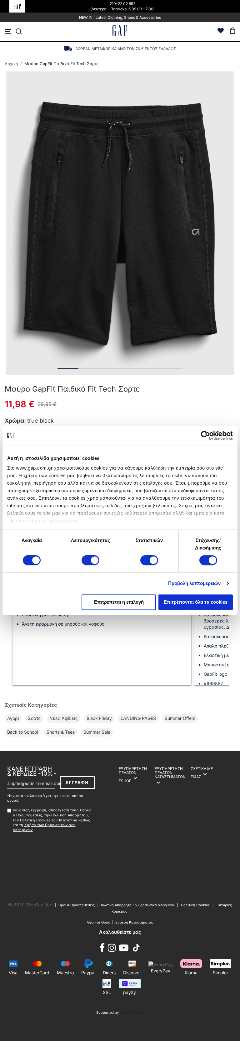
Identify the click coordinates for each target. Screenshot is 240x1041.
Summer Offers (180, 718)
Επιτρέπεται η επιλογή (119, 602)
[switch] (90, 561)
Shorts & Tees (61, 732)
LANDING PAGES (138, 718)
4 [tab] (130, 368)
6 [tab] (172, 368)
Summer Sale (96, 732)
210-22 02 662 (122, 3)
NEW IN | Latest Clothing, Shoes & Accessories (120, 17)
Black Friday (99, 718)
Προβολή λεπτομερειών (194, 583)
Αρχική (11, 63)
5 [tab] (151, 368)
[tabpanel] (120, 223)
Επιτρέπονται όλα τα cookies (196, 602)
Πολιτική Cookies (35, 820)
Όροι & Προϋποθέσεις (77, 905)
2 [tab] (88, 368)
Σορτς (34, 718)
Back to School (22, 732)
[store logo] (120, 31)
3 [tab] (109, 368)
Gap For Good (98, 922)
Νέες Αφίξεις (63, 718)
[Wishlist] (221, 31)
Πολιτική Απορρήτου (69, 815)
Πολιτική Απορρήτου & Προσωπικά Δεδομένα (136, 905)
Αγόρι (13, 718)
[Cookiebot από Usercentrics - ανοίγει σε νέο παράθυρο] (205, 435)
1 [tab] (68, 368)
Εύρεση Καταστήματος (134, 922)
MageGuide (132, 1012)
